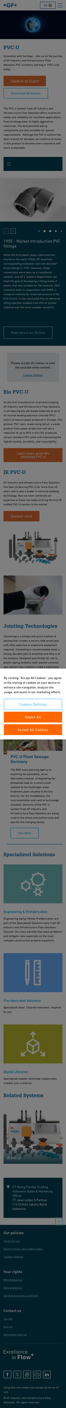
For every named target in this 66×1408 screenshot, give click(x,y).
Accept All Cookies (33, 730)
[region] (33, 704)
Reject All (33, 717)
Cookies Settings (33, 704)
